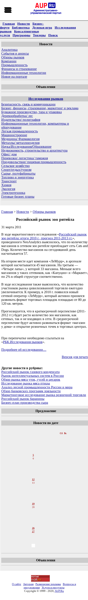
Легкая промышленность (19, 131)
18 (33, 500)
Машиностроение (14, 135)
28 (33, 535)
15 (33, 490)
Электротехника (13, 193)
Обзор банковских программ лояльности (31, 391)
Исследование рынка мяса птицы (25, 383)
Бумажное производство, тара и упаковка (31, 112)
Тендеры (39, 35)
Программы (21, 35)
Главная (9, 23)
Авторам (28, 584)
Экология (8, 189)
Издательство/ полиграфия (20, 119)
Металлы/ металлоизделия (20, 143)
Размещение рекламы (48, 584)
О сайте (16, 584)
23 (33, 518)
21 (33, 511)
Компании (8, 61)
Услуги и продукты (53, 587)
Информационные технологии (23, 73)
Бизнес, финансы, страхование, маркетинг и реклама (39, 108)
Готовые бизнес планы (17, 196)
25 (33, 524)
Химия (6, 185)
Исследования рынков (45, 99)
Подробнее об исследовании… (23, 349)
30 (33, 542)
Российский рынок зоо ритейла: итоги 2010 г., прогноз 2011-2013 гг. (44, 236)
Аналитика (9, 49)
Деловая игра (42, 27)
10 (33, 472)
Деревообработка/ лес (17, 116)
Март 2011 (33, 428)
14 (33, 486)
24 (33, 521)
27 (33, 531)
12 (33, 479)
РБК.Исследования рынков (23, 342)
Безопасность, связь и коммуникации (28, 104)
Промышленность (14, 65)
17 (33, 497)
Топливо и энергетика (17, 177)
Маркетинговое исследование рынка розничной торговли (43, 395)
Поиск (53, 35)
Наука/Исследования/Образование (26, 146)
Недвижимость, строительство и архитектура (34, 150)
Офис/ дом (9, 154)
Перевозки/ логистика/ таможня (24, 158)
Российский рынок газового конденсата (30, 372)
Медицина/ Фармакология (20, 139)
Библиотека (21, 27)
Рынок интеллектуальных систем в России (32, 376)
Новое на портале (14, 76)
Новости (23, 23)
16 (33, 493)
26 (33, 528)
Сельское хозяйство (15, 166)
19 (33, 503)
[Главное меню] (8, 10)
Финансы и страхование (19, 69)
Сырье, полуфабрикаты (18, 173)
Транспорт (9, 181)
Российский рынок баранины (22, 399)
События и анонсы (15, 53)
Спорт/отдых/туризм (16, 169)
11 (33, 476)
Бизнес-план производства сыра (24, 402)
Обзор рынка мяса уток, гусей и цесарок (30, 379)
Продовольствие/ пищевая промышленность (33, 162)
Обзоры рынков (12, 57)
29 (33, 538)
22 (33, 514)
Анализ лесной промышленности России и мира (36, 387)
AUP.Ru (59, 591)
